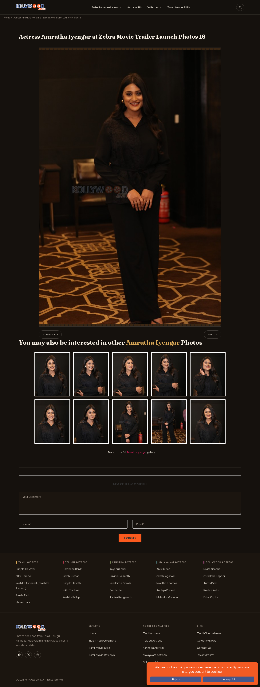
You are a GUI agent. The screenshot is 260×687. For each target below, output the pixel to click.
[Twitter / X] (28, 654)
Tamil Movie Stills (178, 7)
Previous (52, 334)
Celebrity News (206, 640)
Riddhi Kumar (71, 576)
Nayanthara (23, 602)
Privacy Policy (205, 655)
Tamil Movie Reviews (102, 655)
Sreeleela (116, 590)
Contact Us (204, 648)
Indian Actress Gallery (102, 640)
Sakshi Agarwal (165, 576)
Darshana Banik (72, 569)
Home (7, 17)
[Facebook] (19, 654)
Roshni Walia (211, 590)
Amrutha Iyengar (152, 342)
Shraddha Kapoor (214, 576)
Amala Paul (22, 595)
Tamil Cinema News (209, 633)
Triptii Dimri (210, 583)
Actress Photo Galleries (143, 7)
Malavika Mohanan (167, 597)
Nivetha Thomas (166, 583)
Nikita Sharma (211, 569)
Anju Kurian (163, 569)
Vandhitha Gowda (121, 583)
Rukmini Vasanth (120, 576)
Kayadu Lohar (118, 569)
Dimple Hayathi (25, 569)
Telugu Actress (152, 640)
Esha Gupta (210, 597)
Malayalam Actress (155, 655)
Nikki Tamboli (24, 576)
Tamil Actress (151, 633)
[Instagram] (37, 654)
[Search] (240, 7)
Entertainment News (105, 7)
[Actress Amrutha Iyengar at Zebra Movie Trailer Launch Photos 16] (130, 187)
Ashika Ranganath (121, 597)
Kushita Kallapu (72, 597)
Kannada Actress (153, 648)
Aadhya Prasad (165, 590)
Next (210, 334)
